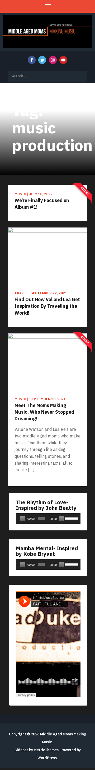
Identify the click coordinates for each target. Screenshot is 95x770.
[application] (48, 518)
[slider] (71, 518)
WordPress (47, 757)
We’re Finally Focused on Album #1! (42, 203)
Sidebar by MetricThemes (37, 750)
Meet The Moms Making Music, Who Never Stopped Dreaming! (44, 412)
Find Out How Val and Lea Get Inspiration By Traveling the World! (47, 306)
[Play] (22, 518)
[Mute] (61, 518)
